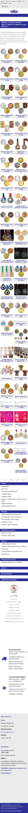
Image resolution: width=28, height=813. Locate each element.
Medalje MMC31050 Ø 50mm (7, 443)
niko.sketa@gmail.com (7, 732)
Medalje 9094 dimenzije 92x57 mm (21, 207)
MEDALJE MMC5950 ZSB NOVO (21, 61)
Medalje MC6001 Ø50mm (21, 342)
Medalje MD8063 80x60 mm (21, 116)
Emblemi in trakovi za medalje (9, 525)
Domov (2, 1)
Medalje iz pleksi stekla (7, 425)
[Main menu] (14, 15)
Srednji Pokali (5, 486)
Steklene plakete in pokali (8, 506)
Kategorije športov (6, 494)
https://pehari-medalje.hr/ (10, 808)
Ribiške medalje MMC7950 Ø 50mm (21, 471)
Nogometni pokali (6, 497)
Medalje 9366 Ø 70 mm (21, 98)
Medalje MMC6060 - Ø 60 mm (21, 406)
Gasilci (4, 541)
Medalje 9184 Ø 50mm (21, 324)
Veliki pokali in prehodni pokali (9, 491)
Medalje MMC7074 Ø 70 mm (21, 225)
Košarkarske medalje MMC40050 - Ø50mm (21, 453)
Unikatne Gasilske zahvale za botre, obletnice (13, 546)
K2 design (9, 811)
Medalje (4, 512)
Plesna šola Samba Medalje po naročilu (7, 243)
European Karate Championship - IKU (7, 297)
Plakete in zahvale (6, 533)
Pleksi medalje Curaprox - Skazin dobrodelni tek (21, 261)
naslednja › (11, 480)
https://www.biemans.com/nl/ (13, 806)
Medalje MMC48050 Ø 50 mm (7, 152)
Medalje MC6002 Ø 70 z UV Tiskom (7, 334)
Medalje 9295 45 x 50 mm (7, 316)
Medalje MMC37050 (21, 396)
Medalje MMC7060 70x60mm (7, 170)
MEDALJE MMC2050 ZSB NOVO (7, 61)
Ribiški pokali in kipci (6, 504)
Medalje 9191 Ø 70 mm (7, 396)
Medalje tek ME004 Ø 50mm (7, 461)
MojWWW (18, 811)
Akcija (3, 568)
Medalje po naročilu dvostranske (21, 152)
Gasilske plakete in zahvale (8, 544)
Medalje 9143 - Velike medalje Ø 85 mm (21, 170)
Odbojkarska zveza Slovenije (21, 279)
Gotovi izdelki (6, 574)
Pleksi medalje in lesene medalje (10, 520)
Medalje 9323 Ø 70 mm (7, 188)
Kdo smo (8, 1)
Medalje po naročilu (6, 522)
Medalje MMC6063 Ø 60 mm (7, 116)
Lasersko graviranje (8, 580)
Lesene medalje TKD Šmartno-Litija (21, 243)
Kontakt (19, 1)
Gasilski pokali (5, 554)
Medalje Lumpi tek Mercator (21, 360)
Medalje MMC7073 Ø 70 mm (7, 79)
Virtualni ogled (4, 3)
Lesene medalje (21, 443)
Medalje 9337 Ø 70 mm (21, 316)
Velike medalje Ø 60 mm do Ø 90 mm (11, 517)
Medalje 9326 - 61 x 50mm (21, 378)
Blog (10, 3)
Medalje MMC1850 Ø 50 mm (21, 79)
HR (23, 1)
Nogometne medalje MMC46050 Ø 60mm (7, 261)
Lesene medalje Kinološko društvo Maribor (7, 360)
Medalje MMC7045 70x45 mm (7, 134)
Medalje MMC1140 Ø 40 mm (7, 225)
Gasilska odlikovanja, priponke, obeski (11, 551)
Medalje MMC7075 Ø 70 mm (21, 188)
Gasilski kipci (4, 549)
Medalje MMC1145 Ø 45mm (7, 406)
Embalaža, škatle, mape (8, 535)
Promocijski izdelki (8, 560)
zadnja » (18, 480)
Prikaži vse (24, 480)
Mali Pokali (4, 489)
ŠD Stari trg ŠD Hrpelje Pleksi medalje (21, 297)
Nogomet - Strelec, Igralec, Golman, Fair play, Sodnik (13, 500)
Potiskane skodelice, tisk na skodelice (11, 562)
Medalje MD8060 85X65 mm (7, 98)
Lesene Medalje (7, 378)
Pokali (3, 484)
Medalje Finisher (7, 207)
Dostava (14, 1)
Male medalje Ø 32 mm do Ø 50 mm (11, 514)
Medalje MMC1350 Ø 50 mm (21, 134)
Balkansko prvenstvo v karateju (7, 279)
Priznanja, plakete (8, 530)
